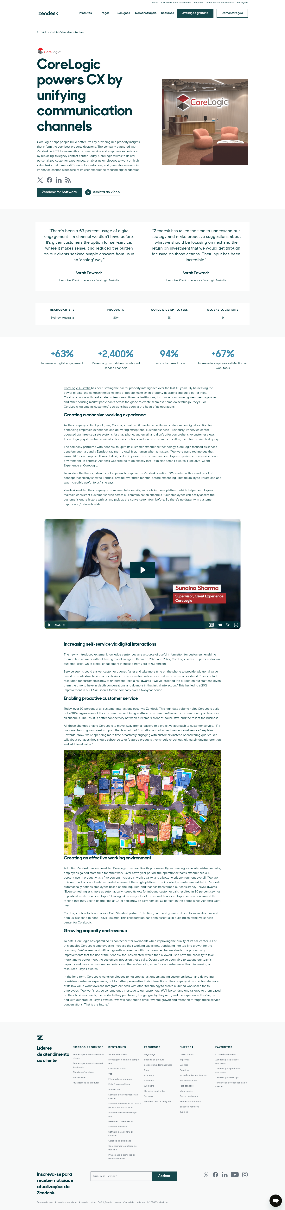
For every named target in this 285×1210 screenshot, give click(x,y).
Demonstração (145, 13)
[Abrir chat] (275, 1201)
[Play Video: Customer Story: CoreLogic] (142, 570)
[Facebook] (215, 1174)
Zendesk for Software (59, 192)
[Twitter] (206, 1174)
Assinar (164, 1176)
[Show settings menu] (228, 624)
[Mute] (219, 624)
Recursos (167, 13)
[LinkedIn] (225, 1174)
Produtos (85, 13)
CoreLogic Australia (77, 388)
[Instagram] (245, 1174)
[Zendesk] (40, 1044)
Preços (105, 13)
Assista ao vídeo (106, 192)
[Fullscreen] (236, 624)
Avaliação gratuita (195, 13)
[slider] (134, 624)
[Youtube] (235, 1174)
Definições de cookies (109, 1202)
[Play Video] (49, 624)
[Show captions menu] (211, 624)
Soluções (123, 13)
